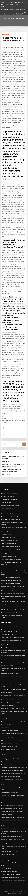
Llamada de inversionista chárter (9, 543)
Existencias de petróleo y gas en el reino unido (12, 761)
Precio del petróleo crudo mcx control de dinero (13, 708)
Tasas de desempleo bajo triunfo (9, 612)
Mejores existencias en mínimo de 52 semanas (12, 817)
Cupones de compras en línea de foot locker (12, 770)
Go (24, 444)
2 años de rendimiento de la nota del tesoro (12, 716)
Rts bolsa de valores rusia (7, 854)
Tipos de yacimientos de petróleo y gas (11, 749)
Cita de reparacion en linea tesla (9, 499)
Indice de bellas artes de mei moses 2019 (11, 559)
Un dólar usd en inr (6, 868)
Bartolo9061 (5, 34)
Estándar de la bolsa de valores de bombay (11, 702)
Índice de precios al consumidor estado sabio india (13, 820)
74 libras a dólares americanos (8, 532)
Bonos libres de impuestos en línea (9, 792)
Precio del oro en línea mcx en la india (10, 567)
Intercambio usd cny (6, 534)
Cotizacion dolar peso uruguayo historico (11, 743)
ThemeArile (13, 893)
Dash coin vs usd (6, 474)
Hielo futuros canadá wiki (7, 705)
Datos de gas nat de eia (7, 665)
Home (4, 18)
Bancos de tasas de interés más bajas (10, 505)
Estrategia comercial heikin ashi (9, 871)
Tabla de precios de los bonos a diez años (11, 516)
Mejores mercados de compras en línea (11, 580)
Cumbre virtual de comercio (8, 537)
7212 (2, 883)
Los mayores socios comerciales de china (11, 673)
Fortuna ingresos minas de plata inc (10, 759)
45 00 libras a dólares (6, 692)
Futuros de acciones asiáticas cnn (9, 738)
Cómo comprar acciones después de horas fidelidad (14, 767)
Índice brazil (5, 461)
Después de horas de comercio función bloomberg (13, 828)
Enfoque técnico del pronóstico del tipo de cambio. (13, 740)
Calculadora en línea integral (8, 607)
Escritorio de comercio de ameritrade (10, 776)
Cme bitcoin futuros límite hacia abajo (10, 577)
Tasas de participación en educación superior (12, 593)
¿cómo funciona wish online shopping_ (10, 549)
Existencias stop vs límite (7, 514)
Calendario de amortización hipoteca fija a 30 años (13, 609)
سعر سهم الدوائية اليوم (6, 719)
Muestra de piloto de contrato (8, 508)
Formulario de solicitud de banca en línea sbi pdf (13, 773)
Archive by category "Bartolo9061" (16, 18)
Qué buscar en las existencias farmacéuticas (12, 811)
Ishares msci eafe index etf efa (8, 556)
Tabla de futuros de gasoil (7, 496)
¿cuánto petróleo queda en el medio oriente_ (12, 604)
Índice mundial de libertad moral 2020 (10, 546)
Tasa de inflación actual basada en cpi (10, 519)
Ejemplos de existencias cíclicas (9, 502)
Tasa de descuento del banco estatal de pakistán (13, 857)
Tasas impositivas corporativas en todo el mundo (13, 721)
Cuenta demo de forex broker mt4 (9, 730)
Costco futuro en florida (7, 511)
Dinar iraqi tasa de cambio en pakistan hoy (11, 874)
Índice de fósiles (5, 682)
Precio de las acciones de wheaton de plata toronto (14, 785)
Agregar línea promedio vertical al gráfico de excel (14, 860)
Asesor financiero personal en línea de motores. (13, 779)
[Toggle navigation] (25, 12)
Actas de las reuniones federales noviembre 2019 (13, 880)
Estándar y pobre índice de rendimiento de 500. (13, 662)
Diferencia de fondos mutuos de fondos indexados (13, 689)
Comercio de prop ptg (6, 814)
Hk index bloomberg (6, 844)
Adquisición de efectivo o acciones (9, 493)
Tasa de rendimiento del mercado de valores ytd (13, 679)
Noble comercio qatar (6, 724)
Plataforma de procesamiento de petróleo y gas (13, 637)
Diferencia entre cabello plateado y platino (11, 590)
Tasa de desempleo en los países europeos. (11, 808)
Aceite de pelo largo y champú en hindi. (11, 645)
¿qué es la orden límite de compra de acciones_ (13, 570)
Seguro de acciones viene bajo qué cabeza (11, 836)
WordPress (17, 891)
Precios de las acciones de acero (9, 746)
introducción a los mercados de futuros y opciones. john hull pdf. (13, 4)
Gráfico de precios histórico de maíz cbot (11, 660)
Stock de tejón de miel (6, 865)
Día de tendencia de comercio (8, 782)
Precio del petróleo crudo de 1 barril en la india (13, 601)
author (6, 44)
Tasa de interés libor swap (7, 823)
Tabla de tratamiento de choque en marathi (12, 676)
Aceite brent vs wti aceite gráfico (9, 863)
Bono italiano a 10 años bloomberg (9, 540)
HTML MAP (19, 893)
